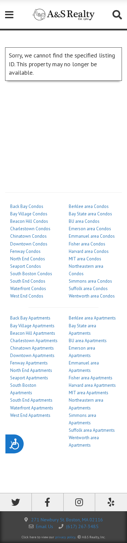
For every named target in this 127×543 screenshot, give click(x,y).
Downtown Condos (28, 244)
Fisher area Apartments (90, 378)
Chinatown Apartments (32, 348)
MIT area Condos (85, 259)
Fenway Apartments (29, 363)
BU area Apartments (88, 341)
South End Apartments (31, 400)
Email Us (44, 526)
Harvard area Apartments (92, 385)
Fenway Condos (25, 251)
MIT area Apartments (88, 393)
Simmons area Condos (90, 281)
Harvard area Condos (89, 251)
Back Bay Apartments (30, 318)
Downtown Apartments (32, 355)
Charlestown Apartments (34, 341)
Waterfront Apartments (31, 408)
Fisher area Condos (87, 244)
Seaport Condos (25, 266)
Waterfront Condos (28, 288)
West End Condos (26, 296)
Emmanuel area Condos (92, 236)
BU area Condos (84, 221)
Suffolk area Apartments (92, 430)
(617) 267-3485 (82, 526)
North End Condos (27, 259)
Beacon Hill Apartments (32, 333)
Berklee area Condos (89, 206)
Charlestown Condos (30, 229)
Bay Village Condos (28, 214)
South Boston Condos (31, 274)
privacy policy (65, 537)
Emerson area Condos (90, 229)
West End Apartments (30, 415)
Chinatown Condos (28, 236)
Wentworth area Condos (92, 296)
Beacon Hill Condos (29, 221)
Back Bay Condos (26, 206)
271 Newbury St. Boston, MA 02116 (67, 520)
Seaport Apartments (29, 378)
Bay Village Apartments (32, 326)
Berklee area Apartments (92, 318)
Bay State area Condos (90, 214)
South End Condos (27, 281)
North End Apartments (31, 370)
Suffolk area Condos (88, 288)
